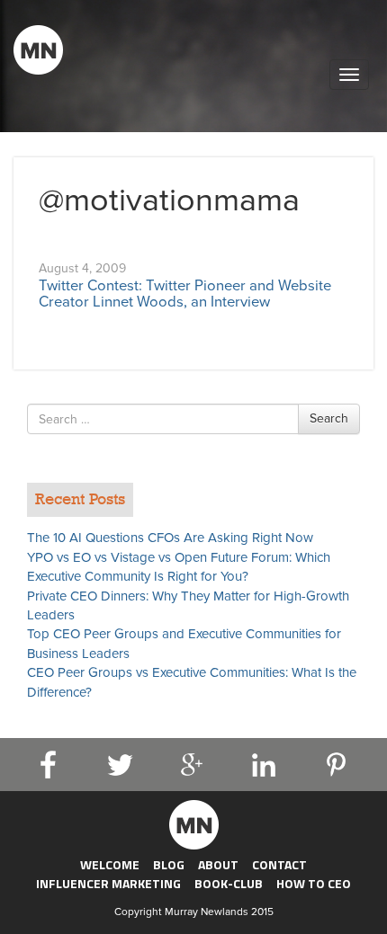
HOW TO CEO (313, 883)
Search (329, 418)
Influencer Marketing (108, 883)
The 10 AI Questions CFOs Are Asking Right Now (170, 537)
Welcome (110, 864)
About (218, 864)
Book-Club (228, 883)
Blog (168, 864)
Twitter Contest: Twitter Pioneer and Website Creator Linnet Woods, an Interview (185, 294)
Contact (279, 864)
